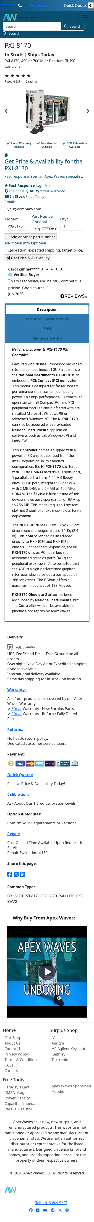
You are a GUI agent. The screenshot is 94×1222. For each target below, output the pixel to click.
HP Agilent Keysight (68, 1048)
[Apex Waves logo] (22, 17)
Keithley (58, 1054)
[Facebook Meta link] (9, 874)
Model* (11, 219)
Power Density (17, 1098)
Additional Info (25, 243)
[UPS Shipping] (10, 648)
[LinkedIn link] (22, 874)
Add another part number (32, 236)
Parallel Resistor (18, 1109)
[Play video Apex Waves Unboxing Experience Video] (47, 971)
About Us (13, 1043)
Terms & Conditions (22, 1059)
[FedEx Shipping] (19, 648)
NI (53, 1037)
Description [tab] (47, 309)
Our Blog (12, 1037)
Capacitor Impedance (23, 1103)
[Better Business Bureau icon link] (62, 764)
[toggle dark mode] (91, 5)
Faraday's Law (17, 1087)
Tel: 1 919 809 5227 (51, 1202)
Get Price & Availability (30, 257)
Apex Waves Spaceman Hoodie (71, 1088)
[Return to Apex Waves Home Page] (47, 1190)
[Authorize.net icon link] (11, 764)
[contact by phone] (20, 5)
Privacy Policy (16, 1054)
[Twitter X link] (16, 874)
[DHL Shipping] (30, 648)
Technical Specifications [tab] (47, 319)
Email (10, 201)
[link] (31, 1210)
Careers (11, 1070)
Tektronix (60, 1059)
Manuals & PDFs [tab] (47, 338)
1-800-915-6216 (9, 5)
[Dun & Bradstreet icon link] (74, 764)
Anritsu (58, 1043)
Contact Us (14, 1048)
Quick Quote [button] (75, 5)
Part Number (43, 219)
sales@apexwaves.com (41, 5)
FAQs (9, 1065)
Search (75, 26)
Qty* (64, 219)
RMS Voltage (15, 1092)
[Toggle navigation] (84, 17)
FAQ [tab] (47, 328)
